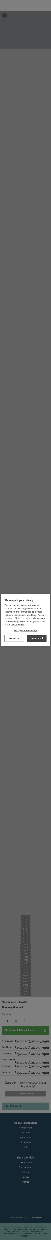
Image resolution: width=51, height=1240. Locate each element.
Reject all (14, 638)
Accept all (36, 638)
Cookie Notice (17, 624)
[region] (25, 620)
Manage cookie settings (25, 630)
